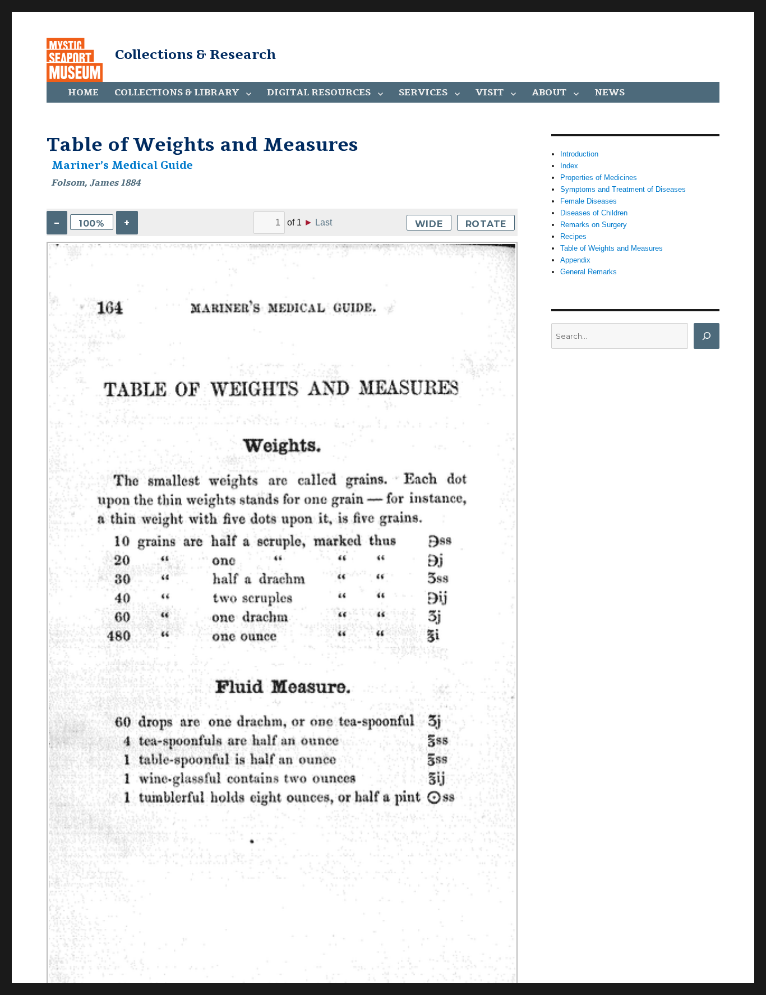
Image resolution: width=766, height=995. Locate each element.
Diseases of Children (593, 213)
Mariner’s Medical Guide (122, 165)
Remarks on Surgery (593, 224)
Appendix (575, 260)
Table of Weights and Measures (611, 248)
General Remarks (588, 272)
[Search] (706, 336)
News (609, 92)
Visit (490, 92)
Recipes (573, 236)
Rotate (486, 224)
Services (423, 92)
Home (83, 92)
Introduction (579, 154)
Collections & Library (176, 92)
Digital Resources (319, 92)
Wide (429, 224)
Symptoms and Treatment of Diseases (623, 189)
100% (92, 223)
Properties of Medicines (598, 177)
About (549, 92)
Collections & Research (195, 54)
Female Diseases (588, 201)
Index (569, 166)
